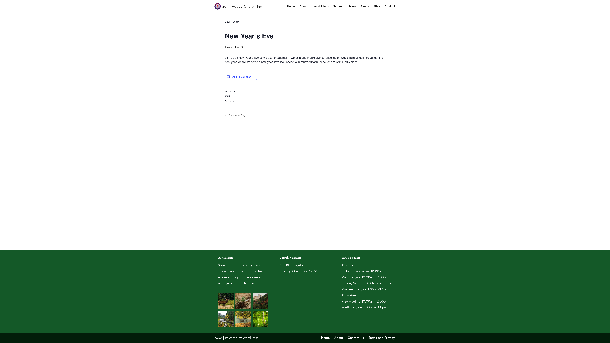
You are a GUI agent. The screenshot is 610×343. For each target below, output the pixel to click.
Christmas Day (236, 115)
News (352, 6)
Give (377, 6)
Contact (390, 6)
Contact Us (356, 337)
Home (291, 6)
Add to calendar (241, 76)
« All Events (232, 22)
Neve (218, 338)
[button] (309, 6)
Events (365, 6)
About (338, 337)
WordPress (250, 338)
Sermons (339, 6)
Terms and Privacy (381, 337)
